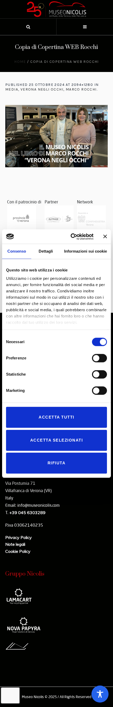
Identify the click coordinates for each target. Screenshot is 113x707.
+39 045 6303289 (27, 512)
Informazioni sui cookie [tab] (85, 251)
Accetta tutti (56, 417)
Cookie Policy (17, 551)
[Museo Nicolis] (56, 9)
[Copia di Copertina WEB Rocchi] (56, 136)
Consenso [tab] (16, 251)
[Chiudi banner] (105, 236)
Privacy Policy (18, 537)
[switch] (99, 358)
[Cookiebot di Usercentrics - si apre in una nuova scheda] (71, 236)
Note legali (15, 544)
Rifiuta (57, 463)
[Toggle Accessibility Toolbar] (100, 694)
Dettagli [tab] (46, 251)
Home (20, 61)
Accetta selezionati (56, 440)
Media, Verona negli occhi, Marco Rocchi (51, 89)
